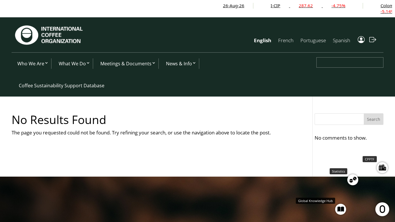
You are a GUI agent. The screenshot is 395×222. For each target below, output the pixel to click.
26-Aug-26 (225, 5)
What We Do (72, 63)
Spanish (341, 40)
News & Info (179, 63)
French (286, 40)
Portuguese (313, 40)
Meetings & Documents (126, 63)
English (262, 40)
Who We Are (30, 63)
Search (373, 119)
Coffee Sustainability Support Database (61, 85)
